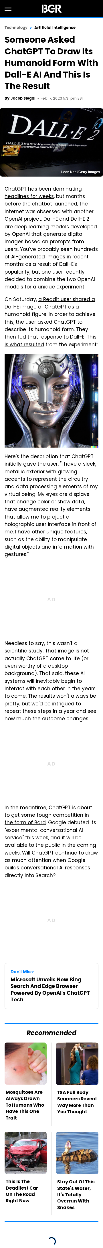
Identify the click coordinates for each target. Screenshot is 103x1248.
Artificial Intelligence (55, 27)
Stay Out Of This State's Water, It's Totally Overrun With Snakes (76, 1195)
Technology (16, 27)
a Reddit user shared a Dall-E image (50, 303)
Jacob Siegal (23, 98)
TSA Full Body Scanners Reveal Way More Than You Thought (77, 1102)
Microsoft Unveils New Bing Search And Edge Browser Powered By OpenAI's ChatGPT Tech (50, 989)
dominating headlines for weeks (43, 193)
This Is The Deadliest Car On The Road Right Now (22, 1191)
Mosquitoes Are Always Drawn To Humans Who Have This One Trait (25, 1105)
